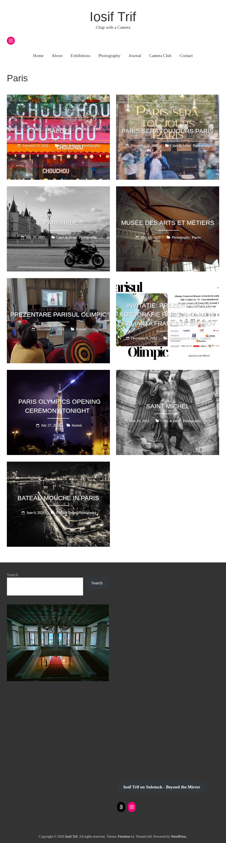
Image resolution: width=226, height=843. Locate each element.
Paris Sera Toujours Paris (168, 131)
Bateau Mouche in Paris (58, 498)
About (57, 55)
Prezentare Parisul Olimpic (58, 314)
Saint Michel (167, 406)
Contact (186, 55)
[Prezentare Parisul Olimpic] (58, 281)
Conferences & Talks (183, 338)
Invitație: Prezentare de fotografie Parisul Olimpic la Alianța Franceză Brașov (166, 314)
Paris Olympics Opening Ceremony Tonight (59, 406)
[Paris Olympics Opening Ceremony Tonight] (58, 373)
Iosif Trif (113, 16)
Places (196, 237)
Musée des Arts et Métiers (167, 222)
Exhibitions (80, 55)
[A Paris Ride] (58, 189)
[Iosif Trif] (58, 606)
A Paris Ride (58, 222)
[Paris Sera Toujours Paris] (167, 97)
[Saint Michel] (167, 373)
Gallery (205, 338)
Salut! (58, 131)
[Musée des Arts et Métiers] (167, 189)
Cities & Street (70, 145)
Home (38, 55)
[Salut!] (58, 97)
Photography (109, 55)
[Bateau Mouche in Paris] (58, 464)
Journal (135, 55)
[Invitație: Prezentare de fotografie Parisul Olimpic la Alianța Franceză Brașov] (167, 281)
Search (12, 574)
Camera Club (160, 55)
